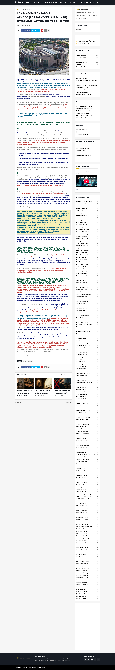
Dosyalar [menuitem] (63, 2)
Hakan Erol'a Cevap (87, 385)
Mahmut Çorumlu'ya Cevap (87, 417)
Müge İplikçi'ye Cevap (87, 461)
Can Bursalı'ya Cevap (87, 271)
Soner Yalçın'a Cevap (87, 533)
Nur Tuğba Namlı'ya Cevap (87, 480)
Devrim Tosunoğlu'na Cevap (87, 294)
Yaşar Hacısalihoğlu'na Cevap (87, 554)
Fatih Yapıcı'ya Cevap (87, 357)
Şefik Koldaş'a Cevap (87, 591)
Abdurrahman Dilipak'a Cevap (87, 201)
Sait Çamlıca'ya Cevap (87, 508)
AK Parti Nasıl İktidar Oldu (82, 148)
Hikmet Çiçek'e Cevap (87, 394)
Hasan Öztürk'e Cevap (87, 392)
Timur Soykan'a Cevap (87, 547)
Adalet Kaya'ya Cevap (87, 208)
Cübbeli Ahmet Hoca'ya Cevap (87, 289)
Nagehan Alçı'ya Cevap (87, 464)
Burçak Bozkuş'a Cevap (87, 264)
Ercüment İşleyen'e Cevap (87, 331)
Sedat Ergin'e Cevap (87, 510)
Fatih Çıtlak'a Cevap (87, 359)
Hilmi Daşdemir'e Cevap (87, 399)
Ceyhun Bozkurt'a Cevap (87, 287)
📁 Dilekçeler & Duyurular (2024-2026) (86, 41)
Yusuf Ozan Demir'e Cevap (87, 556)
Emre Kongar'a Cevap (87, 317)
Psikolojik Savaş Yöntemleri (83, 113)
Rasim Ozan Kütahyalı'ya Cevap (87, 496)
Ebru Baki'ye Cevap (87, 306)
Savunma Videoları (87, 67)
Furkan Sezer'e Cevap (87, 375)
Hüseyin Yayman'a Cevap (87, 401)
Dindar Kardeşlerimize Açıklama (84, 111)
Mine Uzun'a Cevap (87, 438)
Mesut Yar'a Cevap (87, 429)
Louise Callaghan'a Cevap (87, 415)
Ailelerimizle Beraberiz (82, 134)
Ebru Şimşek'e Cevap (87, 308)
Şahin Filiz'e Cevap (87, 589)
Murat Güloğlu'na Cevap (87, 445)
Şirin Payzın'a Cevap (87, 596)
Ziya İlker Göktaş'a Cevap (87, 561)
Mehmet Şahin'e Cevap (87, 426)
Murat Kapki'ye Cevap (87, 447)
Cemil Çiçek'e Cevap (87, 285)
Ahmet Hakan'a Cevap (87, 215)
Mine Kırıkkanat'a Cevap (87, 436)
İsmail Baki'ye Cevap (87, 582)
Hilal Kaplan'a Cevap (87, 396)
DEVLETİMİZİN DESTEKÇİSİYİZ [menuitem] (87, 2)
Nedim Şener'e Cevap (87, 471)
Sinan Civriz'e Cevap (87, 529)
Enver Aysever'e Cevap (87, 322)
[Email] (45, 30)
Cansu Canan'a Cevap (87, 278)
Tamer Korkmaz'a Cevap (87, 545)
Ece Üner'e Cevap (87, 310)
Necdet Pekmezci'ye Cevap (87, 468)
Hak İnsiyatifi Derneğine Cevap (87, 382)
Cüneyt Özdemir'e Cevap (87, 292)
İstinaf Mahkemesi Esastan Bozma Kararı (86, 80)
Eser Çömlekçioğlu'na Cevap (87, 345)
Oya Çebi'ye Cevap (87, 487)
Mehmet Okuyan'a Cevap (87, 424)
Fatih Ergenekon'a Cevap (87, 350)
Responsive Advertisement (87, 627)
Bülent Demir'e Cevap (87, 266)
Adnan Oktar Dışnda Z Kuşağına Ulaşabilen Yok (84, 156)
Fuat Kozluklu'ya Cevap (87, 371)
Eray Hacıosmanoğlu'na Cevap (87, 324)
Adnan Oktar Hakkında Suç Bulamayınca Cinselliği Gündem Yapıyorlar (62, 392)
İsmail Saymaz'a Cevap (87, 587)
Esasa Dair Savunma (81, 78)
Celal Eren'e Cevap (87, 280)
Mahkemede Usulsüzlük (82, 92)
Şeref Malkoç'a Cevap (87, 594)
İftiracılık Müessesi (81, 118)
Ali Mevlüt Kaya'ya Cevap (87, 229)
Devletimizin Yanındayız (82, 146)
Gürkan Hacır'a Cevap (87, 378)
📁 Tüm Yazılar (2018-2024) (83, 43)
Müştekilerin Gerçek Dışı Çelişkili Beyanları (86, 85)
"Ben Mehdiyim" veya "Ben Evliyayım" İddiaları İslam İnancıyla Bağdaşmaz (43, 392)
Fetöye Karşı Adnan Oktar (82, 159)
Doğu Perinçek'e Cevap (87, 301)
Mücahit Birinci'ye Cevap (87, 459)
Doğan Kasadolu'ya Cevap (87, 299)
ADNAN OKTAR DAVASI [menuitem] (51, 2)
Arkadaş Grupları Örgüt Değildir (84, 115)
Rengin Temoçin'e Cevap (87, 498)
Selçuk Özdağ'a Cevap (87, 515)
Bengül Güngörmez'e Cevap (87, 255)
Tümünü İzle (81, 190)
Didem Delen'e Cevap (87, 296)
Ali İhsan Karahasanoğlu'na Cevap (87, 234)
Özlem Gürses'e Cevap (87, 573)
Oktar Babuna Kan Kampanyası (84, 108)
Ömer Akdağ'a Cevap (87, 566)
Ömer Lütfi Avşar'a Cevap (87, 568)
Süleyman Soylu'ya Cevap (87, 536)
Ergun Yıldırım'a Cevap (87, 336)
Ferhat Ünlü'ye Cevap (87, 364)
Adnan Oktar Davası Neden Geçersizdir (86, 83)
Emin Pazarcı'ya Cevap (87, 313)
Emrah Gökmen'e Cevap (87, 315)
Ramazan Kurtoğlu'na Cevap (87, 494)
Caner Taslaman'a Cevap (87, 276)
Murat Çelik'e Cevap (87, 450)
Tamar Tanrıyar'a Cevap (87, 543)
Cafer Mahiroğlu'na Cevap (87, 269)
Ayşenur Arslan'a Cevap (87, 245)
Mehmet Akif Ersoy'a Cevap (87, 419)
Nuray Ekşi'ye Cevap (87, 484)
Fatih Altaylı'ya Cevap (87, 347)
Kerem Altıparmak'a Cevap (87, 410)
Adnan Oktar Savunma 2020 (83, 94)
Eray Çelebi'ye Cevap (87, 327)
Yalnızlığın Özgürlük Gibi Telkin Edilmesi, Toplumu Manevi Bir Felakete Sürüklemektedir (24, 393)
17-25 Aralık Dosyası (81, 153)
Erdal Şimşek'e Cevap (87, 334)
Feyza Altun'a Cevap (87, 366)
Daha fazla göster (66, 374)
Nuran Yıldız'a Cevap (87, 482)
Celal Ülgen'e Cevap (87, 282)
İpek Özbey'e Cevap (87, 580)
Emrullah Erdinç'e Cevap (87, 320)
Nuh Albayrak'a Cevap (87, 477)
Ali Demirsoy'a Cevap (87, 222)
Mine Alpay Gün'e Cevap (87, 433)
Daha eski (69, 402)
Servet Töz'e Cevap (87, 522)
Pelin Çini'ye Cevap (87, 489)
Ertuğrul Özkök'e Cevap (87, 343)
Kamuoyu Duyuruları (28, 9)
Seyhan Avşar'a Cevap (87, 524)
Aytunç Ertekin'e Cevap (87, 238)
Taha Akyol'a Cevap (87, 540)
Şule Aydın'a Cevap (87, 598)
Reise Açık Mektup (80, 150)
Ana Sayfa (19, 9)
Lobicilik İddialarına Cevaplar (83, 87)
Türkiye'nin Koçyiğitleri (81, 129)
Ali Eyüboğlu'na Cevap (87, 224)
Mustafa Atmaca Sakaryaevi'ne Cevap (87, 454)
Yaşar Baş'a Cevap (87, 552)
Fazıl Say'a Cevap (87, 361)
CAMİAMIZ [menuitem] (73, 2)
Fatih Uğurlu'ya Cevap (87, 354)
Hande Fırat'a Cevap (87, 389)
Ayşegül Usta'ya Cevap (87, 243)
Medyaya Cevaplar (87, 57)
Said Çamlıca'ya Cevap (87, 505)
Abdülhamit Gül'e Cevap (87, 203)
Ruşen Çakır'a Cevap (87, 503)
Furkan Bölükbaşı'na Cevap (87, 373)
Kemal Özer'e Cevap (87, 406)
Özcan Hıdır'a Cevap (87, 570)
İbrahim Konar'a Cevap (87, 577)
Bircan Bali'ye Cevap (87, 259)
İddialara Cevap (22, 2)
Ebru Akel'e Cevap (87, 303)
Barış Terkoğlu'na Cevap (87, 250)
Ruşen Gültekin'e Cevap (87, 501)
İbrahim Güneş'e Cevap (87, 575)
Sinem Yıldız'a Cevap (87, 531)
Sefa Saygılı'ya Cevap (87, 512)
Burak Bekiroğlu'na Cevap (87, 262)
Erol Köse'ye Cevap (87, 338)
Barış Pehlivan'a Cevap (87, 248)
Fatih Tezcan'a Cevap (87, 352)
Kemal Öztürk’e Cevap (87, 408)
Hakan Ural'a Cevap (87, 387)
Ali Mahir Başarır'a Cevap (87, 227)
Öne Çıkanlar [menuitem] (37, 2)
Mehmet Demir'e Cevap (87, 422)
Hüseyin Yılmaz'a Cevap (87, 403)
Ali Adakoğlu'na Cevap (87, 220)
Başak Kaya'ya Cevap (87, 252)
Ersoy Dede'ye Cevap (87, 340)
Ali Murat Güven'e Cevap (87, 231)
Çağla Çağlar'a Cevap (87, 563)
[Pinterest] (42, 30)
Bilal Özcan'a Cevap (87, 257)
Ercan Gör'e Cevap (87, 329)
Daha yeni (18, 402)
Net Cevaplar (87, 64)
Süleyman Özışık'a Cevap (87, 538)
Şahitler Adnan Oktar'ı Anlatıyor (84, 132)
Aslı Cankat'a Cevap (87, 236)
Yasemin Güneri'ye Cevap (87, 550)
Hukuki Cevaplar (87, 60)
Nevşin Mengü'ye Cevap (87, 475)
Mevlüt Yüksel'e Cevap (87, 431)
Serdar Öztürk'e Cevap (87, 519)
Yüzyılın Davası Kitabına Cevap (84, 106)
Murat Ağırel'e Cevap (87, 440)
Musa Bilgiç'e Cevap (87, 452)
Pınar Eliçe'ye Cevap (87, 491)
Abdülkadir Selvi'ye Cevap (87, 206)
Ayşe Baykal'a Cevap (87, 241)
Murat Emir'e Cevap (87, 443)
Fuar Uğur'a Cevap (87, 368)
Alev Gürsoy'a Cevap (87, 217)
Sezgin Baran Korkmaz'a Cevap (87, 526)
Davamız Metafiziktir (87, 62)
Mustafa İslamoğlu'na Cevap (87, 457)
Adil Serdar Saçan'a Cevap (87, 210)
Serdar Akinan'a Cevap (87, 517)
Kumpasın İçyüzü (80, 90)
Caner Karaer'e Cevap (87, 273)
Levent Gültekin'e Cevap (87, 413)
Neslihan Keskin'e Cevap (87, 473)
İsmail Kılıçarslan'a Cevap (87, 584)
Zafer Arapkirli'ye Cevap (87, 559)
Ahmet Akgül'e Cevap (87, 213)
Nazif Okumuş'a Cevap (87, 466)
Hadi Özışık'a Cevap (87, 380)
